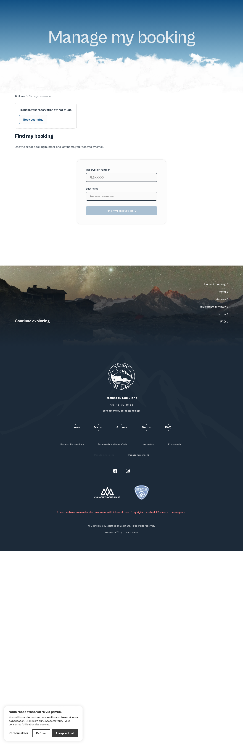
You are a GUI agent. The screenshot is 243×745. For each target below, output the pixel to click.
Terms (146, 427)
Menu (31, 10)
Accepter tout (65, 733)
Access (48, 10)
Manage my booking (104, 455)
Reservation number (98, 170)
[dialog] (43, 723)
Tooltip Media (130, 532)
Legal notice (148, 444)
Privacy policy (175, 444)
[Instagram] (128, 471)
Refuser (41, 733)
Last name (92, 188)
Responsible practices (72, 444)
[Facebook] (115, 471)
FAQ (63, 10)
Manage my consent (138, 455)
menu (76, 427)
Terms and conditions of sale (112, 444)
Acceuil (14, 10)
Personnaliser (18, 733)
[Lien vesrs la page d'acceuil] (121, 11)
